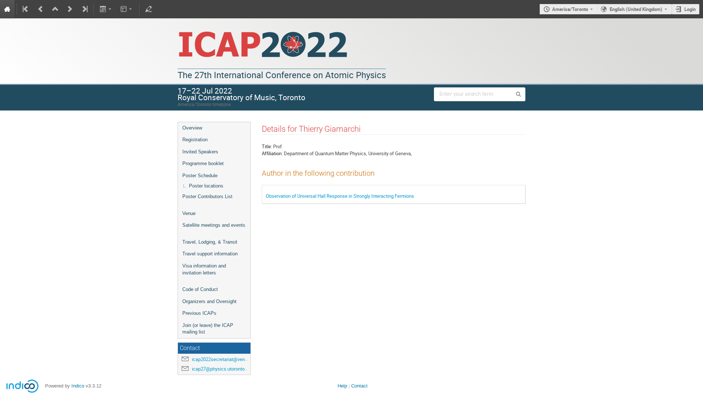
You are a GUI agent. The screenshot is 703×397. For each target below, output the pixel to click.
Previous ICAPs (199, 313)
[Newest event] (84, 9)
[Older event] (40, 9)
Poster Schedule (199, 175)
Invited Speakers (200, 151)
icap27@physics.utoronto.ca (221, 368)
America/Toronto (570, 9)
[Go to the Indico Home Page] (7, 9)
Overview (192, 128)
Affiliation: (272, 153)
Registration (195, 139)
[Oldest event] (26, 9)
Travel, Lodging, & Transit (209, 242)
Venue (189, 213)
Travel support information (210, 253)
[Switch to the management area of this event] (148, 9)
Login (690, 9)
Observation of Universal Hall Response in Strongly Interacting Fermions (340, 196)
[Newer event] (70, 9)
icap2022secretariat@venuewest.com (231, 359)
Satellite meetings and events (213, 225)
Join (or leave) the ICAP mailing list (207, 329)
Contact (359, 386)
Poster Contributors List (207, 196)
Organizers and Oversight (209, 301)
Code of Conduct (200, 289)
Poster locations (206, 186)
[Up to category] (55, 9)
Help (342, 386)
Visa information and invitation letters (204, 269)
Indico (77, 386)
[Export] (106, 9)
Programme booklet (203, 163)
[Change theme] (126, 9)
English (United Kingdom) (636, 9)
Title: (267, 146)
